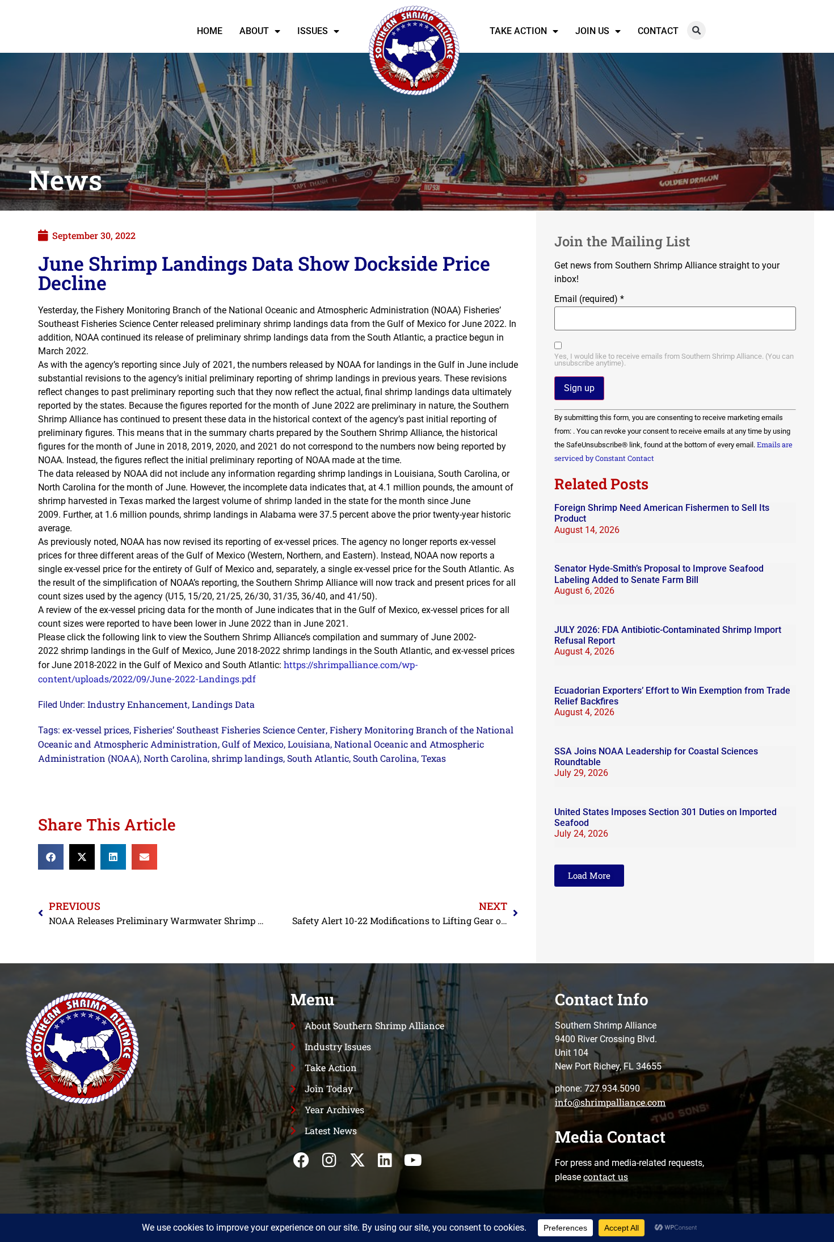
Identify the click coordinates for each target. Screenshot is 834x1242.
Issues (312, 31)
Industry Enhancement (137, 704)
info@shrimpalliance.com (610, 1102)
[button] (696, 30)
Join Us (592, 31)
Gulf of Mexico (253, 744)
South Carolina (385, 758)
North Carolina (176, 758)
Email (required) (589, 299)
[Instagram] (329, 1160)
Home (209, 31)
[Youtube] (413, 1160)
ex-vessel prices (95, 730)
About (254, 31)
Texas (433, 758)
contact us (605, 1176)
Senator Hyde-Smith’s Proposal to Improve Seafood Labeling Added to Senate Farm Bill (659, 574)
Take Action (518, 31)
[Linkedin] (385, 1160)
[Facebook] (301, 1160)
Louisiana (309, 744)
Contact (658, 31)
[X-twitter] (357, 1160)
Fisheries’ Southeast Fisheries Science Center (229, 730)
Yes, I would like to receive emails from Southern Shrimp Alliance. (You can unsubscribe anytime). (674, 360)
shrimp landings (247, 758)
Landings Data (223, 704)
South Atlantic (318, 758)
